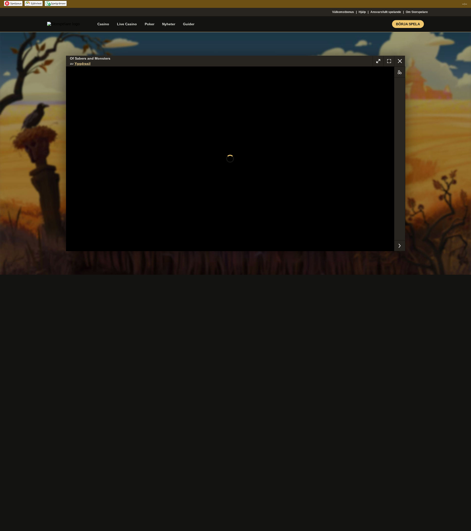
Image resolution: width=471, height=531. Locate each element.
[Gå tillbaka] (399, 61)
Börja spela (408, 24)
